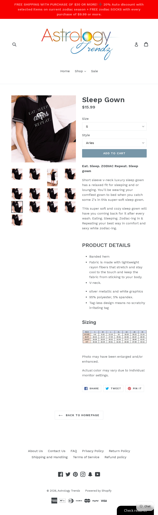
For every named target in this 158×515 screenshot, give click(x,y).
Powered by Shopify (98, 490)
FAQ (74, 451)
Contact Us (56, 451)
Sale (94, 71)
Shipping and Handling (50, 457)
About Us (35, 451)
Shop (81, 71)
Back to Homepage (82, 415)
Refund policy (115, 457)
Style (86, 135)
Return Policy (119, 451)
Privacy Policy (93, 451)
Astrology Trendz (69, 490)
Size (85, 119)
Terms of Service (86, 457)
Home (65, 71)
